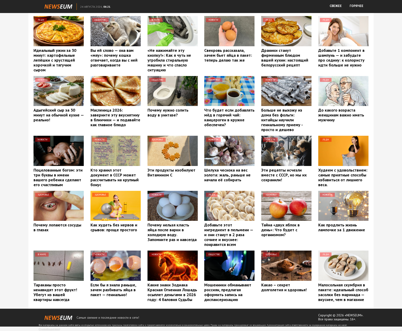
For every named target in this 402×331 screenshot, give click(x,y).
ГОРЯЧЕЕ (356, 6)
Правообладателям (49, 329)
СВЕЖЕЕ (336, 6)
